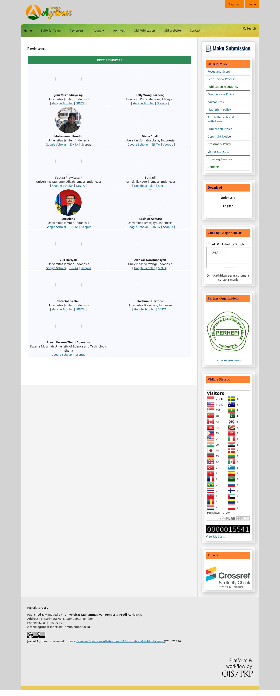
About (97, 30)
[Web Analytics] (228, 532)
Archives (119, 30)
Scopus (162, 103)
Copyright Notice (219, 136)
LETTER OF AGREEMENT (228, 360)
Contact (195, 30)
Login (252, 4)
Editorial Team (51, 30)
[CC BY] (163, 641)
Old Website (172, 30)
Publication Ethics (220, 129)
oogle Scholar (57, 227)
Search (251, 28)
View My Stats (215, 536)
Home (28, 30)
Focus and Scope (219, 71)
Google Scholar (62, 103)
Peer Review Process (222, 79)
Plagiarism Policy (219, 110)
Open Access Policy (221, 94)
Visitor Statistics (218, 152)
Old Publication (144, 30)
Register (234, 4)
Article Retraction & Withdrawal (221, 119)
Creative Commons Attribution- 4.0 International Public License (119, 641)
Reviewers (77, 30)
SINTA (80, 103)
